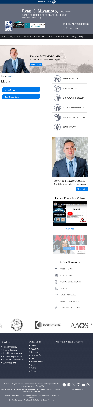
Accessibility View (44, 2)
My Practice (15, 36)
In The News (70, 241)
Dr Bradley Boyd (15, 400)
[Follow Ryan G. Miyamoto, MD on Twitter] (74, 385)
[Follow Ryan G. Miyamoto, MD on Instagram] (79, 385)
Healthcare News (12, 97)
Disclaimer (11, 389)
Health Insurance (68, 295)
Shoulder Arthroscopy (73, 98)
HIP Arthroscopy (70, 78)
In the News (10, 90)
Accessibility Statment (31, 391)
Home (4, 36)
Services (27, 36)
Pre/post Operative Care (70, 282)
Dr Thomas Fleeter (42, 395)
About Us (35, 349)
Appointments (62, 36)
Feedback (36, 389)
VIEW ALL (69, 229)
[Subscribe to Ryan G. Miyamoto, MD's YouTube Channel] (83, 385)
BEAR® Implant (69, 127)
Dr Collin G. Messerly (11, 395)
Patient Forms (66, 269)
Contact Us (6, 42)
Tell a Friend (46, 389)
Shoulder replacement (73, 107)
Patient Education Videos (70, 198)
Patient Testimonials (69, 301)
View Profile (36, 64)
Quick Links (35, 341)
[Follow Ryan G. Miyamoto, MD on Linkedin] (69, 385)
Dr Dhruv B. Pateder (31, 400)
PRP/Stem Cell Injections (74, 117)
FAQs (81, 36)
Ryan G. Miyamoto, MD (45, 56)
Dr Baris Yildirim (47, 400)
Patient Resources (70, 262)
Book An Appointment (77, 23)
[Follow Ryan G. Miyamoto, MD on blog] (88, 385)
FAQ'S (33, 368)
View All (69, 248)
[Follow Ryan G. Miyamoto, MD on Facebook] (64, 385)
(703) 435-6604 (73, 28)
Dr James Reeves (27, 395)
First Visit (64, 288)
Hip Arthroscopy (10, 347)
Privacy (20, 389)
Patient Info (39, 36)
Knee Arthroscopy (71, 88)
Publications (66, 275)
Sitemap (27, 389)
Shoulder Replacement (12, 356)
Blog (74, 36)
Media (50, 36)
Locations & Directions (70, 308)
